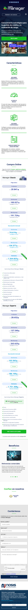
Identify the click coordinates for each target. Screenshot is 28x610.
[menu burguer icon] (26, 14)
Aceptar (14, 604)
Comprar (14, 195)
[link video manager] (14, 47)
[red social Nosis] (10, 2)
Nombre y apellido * (5, 521)
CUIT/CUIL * (3, 534)
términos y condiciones (11, 573)
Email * (2, 540)
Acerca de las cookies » (7, 600)
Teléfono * (3, 547)
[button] (11, 476)
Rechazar (14, 607)
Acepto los (9, 573)
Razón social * (4, 528)
